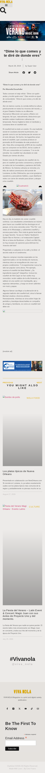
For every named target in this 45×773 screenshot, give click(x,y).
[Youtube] (26, 709)
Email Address (16, 738)
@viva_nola (22, 664)
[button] (6, 5)
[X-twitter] (19, 709)
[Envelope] (38, 709)
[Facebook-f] (7, 709)
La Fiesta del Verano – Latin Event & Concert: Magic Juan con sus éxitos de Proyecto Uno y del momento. (22, 614)
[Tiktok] (32, 709)
